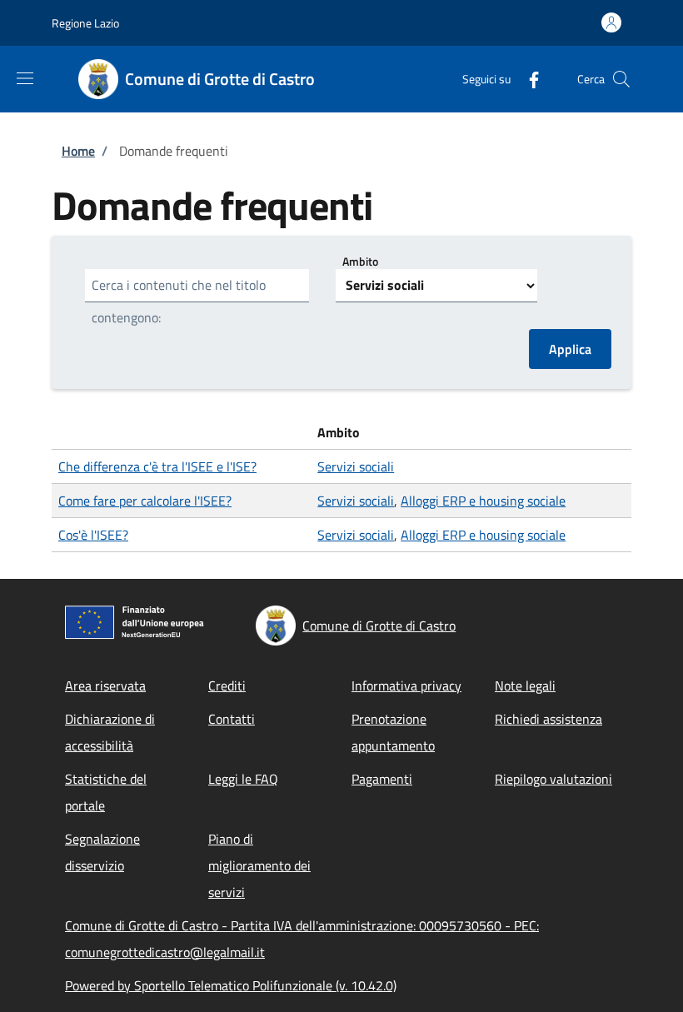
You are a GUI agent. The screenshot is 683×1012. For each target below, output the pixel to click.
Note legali (525, 685)
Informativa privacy (406, 685)
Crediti (227, 685)
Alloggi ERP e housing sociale (483, 501)
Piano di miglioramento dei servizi (259, 865)
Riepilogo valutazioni (553, 779)
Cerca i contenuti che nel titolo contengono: (179, 301)
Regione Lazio (85, 23)
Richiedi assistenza (548, 719)
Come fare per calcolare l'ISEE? (145, 501)
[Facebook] (527, 78)
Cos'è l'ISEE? (93, 535)
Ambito (360, 261)
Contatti (231, 719)
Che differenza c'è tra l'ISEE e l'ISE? (157, 466)
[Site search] (621, 79)
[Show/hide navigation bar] (25, 78)
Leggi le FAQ (243, 779)
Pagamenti (381, 779)
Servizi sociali (355, 466)
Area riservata (105, 685)
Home (78, 151)
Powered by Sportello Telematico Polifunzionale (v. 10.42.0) (230, 985)
